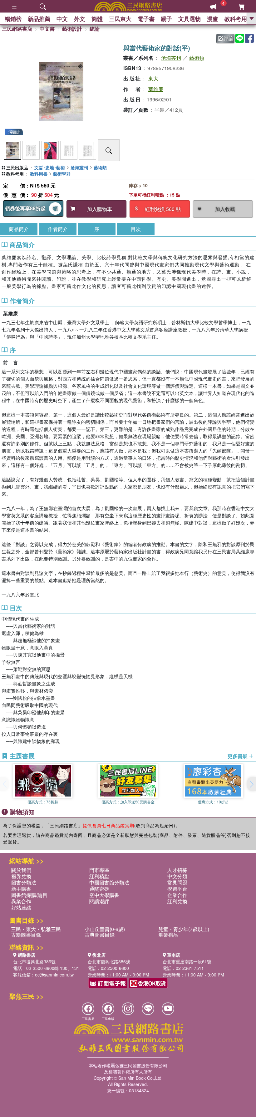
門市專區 (99, 870)
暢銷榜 (13, 19)
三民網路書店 (17, 28)
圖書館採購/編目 (29, 895)
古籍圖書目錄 (26, 934)
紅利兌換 (177, 901)
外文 (79, 19)
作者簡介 (58, 229)
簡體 (97, 19)
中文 (62, 19)
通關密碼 (99, 888)
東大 (153, 78)
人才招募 (177, 870)
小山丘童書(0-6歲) (105, 929)
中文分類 (177, 876)
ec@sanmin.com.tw (54, 974)
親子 (166, 19)
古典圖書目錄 (100, 934)
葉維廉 (155, 89)
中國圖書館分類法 (109, 882)
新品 (39, 19)
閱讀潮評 (99, 901)
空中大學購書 (104, 895)
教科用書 (38, 174)
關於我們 (21, 870)
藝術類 (196, 57)
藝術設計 (72, 28)
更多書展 (238, 756)
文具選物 (189, 19)
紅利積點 (99, 876)
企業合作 (177, 895)
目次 (136, 229)
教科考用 (235, 19)
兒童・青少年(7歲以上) (183, 929)
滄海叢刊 (171, 57)
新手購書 (21, 888)
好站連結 (21, 907)
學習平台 (177, 888)
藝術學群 (62, 174)
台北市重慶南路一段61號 (187, 961)
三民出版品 (17, 167)
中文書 (47, 28)
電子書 (146, 19)
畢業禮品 (168, 934)
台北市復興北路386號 (34, 961)
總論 (95, 28)
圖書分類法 (23, 882)
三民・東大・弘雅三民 (36, 929)
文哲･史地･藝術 (49, 167)
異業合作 (21, 901)
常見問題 (177, 882)
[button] (251, 784)
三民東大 (120, 19)
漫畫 (212, 19)
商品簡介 (19, 229)
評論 (229, 38)
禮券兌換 (21, 876)
